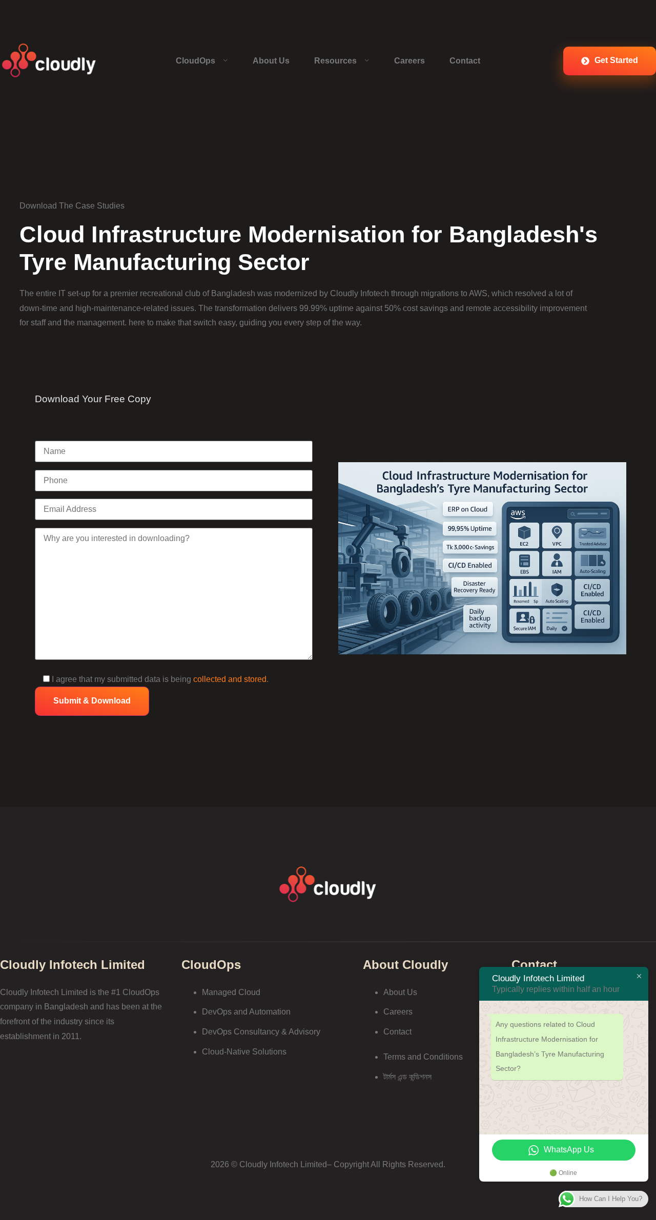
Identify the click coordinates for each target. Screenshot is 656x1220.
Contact (464, 60)
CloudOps (195, 60)
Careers (409, 60)
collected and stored (229, 679)
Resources (335, 60)
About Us (271, 60)
